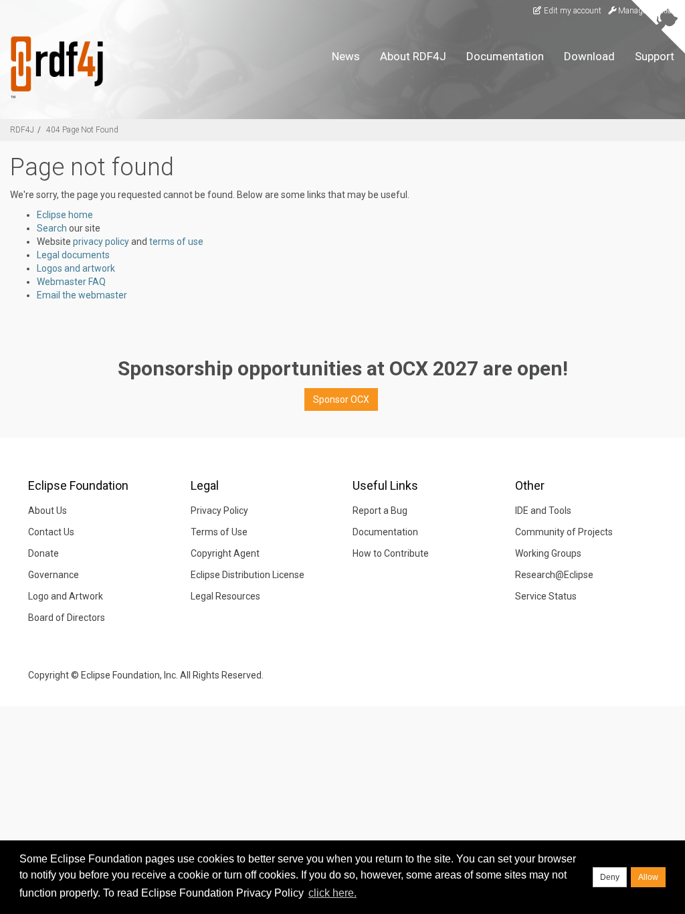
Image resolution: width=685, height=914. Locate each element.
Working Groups (548, 553)
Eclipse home (65, 214)
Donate (43, 553)
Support (654, 56)
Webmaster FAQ (71, 281)
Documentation (505, 56)
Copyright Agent (225, 553)
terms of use (176, 241)
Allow (648, 877)
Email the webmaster (82, 295)
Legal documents (73, 255)
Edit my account (571, 10)
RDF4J (22, 129)
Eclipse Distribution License (247, 574)
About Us (47, 510)
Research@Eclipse (554, 574)
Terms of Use (219, 532)
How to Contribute (391, 553)
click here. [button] (332, 893)
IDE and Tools (543, 510)
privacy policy (101, 241)
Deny (609, 877)
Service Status (546, 596)
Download (589, 56)
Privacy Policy (219, 510)
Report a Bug (380, 510)
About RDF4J (413, 56)
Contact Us (51, 532)
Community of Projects (564, 532)
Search (52, 228)
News (346, 56)
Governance (53, 574)
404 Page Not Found (82, 129)
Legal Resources (225, 596)
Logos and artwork (76, 268)
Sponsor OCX (341, 399)
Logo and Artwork (65, 596)
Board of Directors (66, 617)
